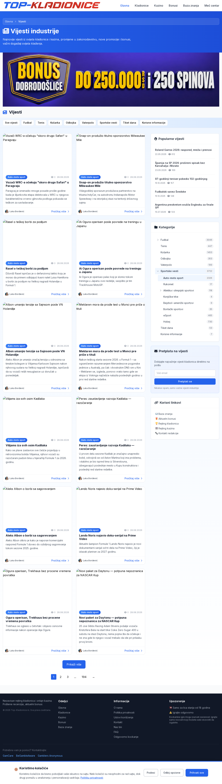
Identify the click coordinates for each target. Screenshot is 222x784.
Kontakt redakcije (168, 433)
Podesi (151, 772)
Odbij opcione (171, 772)
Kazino (158, 5)
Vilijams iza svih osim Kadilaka (26, 445)
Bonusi (173, 5)
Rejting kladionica (168, 423)
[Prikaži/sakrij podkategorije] (157, 240)
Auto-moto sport (173, 277)
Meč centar (211, 5)
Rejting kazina (166, 428)
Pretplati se (185, 381)
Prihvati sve (197, 772)
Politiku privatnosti (91, 777)
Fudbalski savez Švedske (170, 191)
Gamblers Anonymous (50, 755)
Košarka (55, 122)
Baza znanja (191, 5)
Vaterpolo (88, 122)
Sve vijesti (11, 122)
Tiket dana (129, 122)
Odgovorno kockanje (126, 736)
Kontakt (118, 722)
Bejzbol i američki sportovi (178, 302)
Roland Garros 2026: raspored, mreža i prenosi (183, 149)
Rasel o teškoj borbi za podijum (27, 268)
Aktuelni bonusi (167, 418)
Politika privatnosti (124, 712)
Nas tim (118, 727)
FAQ (116, 731)
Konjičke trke (170, 296)
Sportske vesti (108, 122)
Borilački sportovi (173, 309)
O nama (118, 707)
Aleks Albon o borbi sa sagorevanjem (31, 535)
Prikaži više (74, 664)
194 (84, 677)
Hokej (166, 321)
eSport (167, 315)
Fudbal (27, 122)
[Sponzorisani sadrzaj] (111, 80)
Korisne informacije (153, 122)
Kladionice (142, 5)
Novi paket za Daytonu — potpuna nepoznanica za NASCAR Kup (102, 619)
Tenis (41, 122)
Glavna (124, 5)
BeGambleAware (25, 755)
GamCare (8, 755)
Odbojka (71, 122)
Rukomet (168, 284)
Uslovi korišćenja (123, 717)
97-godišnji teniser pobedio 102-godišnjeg (181, 178)
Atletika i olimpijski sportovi (178, 290)
